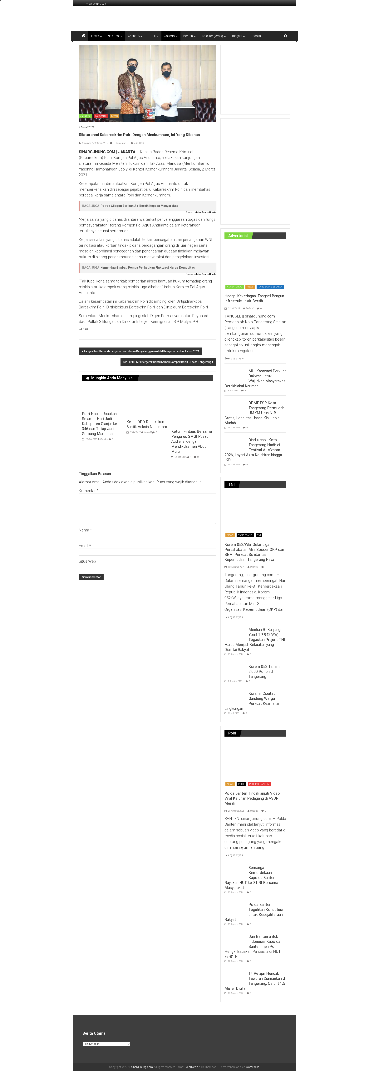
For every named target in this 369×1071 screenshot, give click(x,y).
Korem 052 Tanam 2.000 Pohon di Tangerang (264, 671)
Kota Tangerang (212, 36)
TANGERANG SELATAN (270, 286)
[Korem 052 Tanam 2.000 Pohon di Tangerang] (235, 669)
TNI (259, 535)
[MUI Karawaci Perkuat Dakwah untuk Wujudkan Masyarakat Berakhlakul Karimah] (235, 373)
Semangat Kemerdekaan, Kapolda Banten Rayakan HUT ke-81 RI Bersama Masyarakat (251, 877)
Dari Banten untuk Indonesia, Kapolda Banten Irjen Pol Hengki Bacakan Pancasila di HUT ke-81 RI (252, 946)
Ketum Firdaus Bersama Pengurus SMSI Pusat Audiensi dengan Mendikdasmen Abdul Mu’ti (191, 441)
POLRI (241, 784)
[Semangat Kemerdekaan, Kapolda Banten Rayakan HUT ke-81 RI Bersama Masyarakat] (235, 869)
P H (191, 457)
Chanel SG (135, 36)
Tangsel (237, 36)
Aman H (148, 432)
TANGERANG (245, 535)
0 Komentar (119, 143)
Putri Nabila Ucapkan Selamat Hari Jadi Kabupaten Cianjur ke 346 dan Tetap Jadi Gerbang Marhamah (99, 423)
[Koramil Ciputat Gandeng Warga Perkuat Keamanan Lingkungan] (235, 696)
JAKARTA (85, 116)
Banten (188, 36)
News (95, 36)
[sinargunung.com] (83, 36)
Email (85, 545)
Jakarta (169, 36)
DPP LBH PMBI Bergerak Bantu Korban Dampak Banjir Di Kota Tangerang (167, 361)
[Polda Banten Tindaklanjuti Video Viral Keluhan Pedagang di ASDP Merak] (255, 763)
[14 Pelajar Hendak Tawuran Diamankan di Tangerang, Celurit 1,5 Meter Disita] (235, 975)
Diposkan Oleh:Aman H (93, 143)
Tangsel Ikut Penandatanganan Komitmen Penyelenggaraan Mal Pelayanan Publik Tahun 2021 (141, 351)
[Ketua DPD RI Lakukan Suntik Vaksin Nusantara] (147, 401)
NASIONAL (100, 116)
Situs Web (87, 561)
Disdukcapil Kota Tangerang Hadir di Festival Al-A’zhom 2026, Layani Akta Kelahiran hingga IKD (253, 450)
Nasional (113, 36)
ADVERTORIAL (234, 286)
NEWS (114, 116)
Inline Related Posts (206, 212)
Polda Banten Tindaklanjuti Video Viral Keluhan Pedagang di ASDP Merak (252, 798)
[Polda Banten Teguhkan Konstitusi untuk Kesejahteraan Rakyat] (235, 906)
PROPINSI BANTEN (259, 784)
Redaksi (256, 36)
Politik (152, 36)
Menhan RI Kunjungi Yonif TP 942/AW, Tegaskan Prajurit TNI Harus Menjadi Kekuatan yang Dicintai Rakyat (254, 639)
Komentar (88, 490)
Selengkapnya (233, 358)
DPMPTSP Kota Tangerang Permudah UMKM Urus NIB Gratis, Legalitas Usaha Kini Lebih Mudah (254, 413)
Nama (85, 530)
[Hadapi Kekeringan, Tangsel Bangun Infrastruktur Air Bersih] (255, 266)
